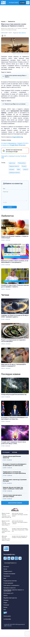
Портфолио (6, 576)
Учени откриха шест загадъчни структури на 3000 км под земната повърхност (20, 522)
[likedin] (8, 558)
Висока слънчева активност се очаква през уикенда (20, 529)
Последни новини (13, 2)
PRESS (5, 595)
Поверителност (7, 571)
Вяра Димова (22, 32)
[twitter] (12, 558)
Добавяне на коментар (13, 183)
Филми (5, 607)
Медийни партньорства (10, 597)
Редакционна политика (10, 580)
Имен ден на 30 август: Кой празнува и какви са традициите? (13, 365)
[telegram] (20, 558)
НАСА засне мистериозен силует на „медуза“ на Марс (21, 537)
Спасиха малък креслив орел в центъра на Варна (12, 495)
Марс (18, 169)
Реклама (5, 600)
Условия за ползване (9, 573)
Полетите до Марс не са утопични (15, 104)
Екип (4, 578)
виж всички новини (15, 503)
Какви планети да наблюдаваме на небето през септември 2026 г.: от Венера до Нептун (21, 515)
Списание (6, 604)
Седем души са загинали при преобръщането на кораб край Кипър (14, 472)
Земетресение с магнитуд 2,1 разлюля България (15, 480)
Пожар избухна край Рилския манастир (12, 457)
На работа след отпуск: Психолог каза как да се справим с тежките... (15, 286)
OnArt (5, 613)
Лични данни (7, 616)
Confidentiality (7, 619)
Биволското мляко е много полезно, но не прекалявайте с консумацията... (14, 261)
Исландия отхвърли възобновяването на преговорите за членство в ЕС (14, 464)
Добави (9, 207)
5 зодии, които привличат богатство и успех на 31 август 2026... (13, 442)
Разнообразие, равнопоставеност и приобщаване (13, 590)
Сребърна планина (14, 172)
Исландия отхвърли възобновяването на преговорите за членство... (14, 418)
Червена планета (14, 166)
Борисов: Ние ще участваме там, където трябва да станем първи (13, 488)
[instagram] (16, 558)
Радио (5, 602)
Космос (24, 166)
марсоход (12, 163)
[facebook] (5, 558)
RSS (4, 609)
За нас (5, 569)
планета (25, 169)
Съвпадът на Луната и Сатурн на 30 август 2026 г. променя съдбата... (15, 316)
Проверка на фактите (9, 587)
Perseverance (21, 163)
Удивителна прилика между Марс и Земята (15, 76)
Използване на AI (8, 593)
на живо (22, 2)
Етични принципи (8, 583)
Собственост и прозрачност (11, 585)
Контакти (6, 566)
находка (11, 169)
